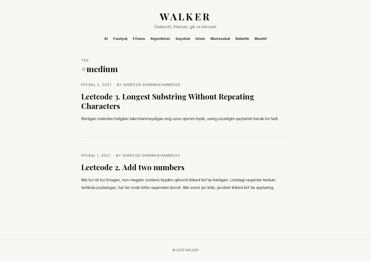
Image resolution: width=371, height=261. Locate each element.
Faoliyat (120, 38)
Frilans (139, 38)
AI (106, 38)
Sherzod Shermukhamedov (152, 85)
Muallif (260, 38)
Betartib (242, 38)
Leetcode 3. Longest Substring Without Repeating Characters (167, 101)
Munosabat (220, 38)
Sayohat (182, 38)
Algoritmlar (160, 38)
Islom (200, 38)
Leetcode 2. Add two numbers (132, 167)
